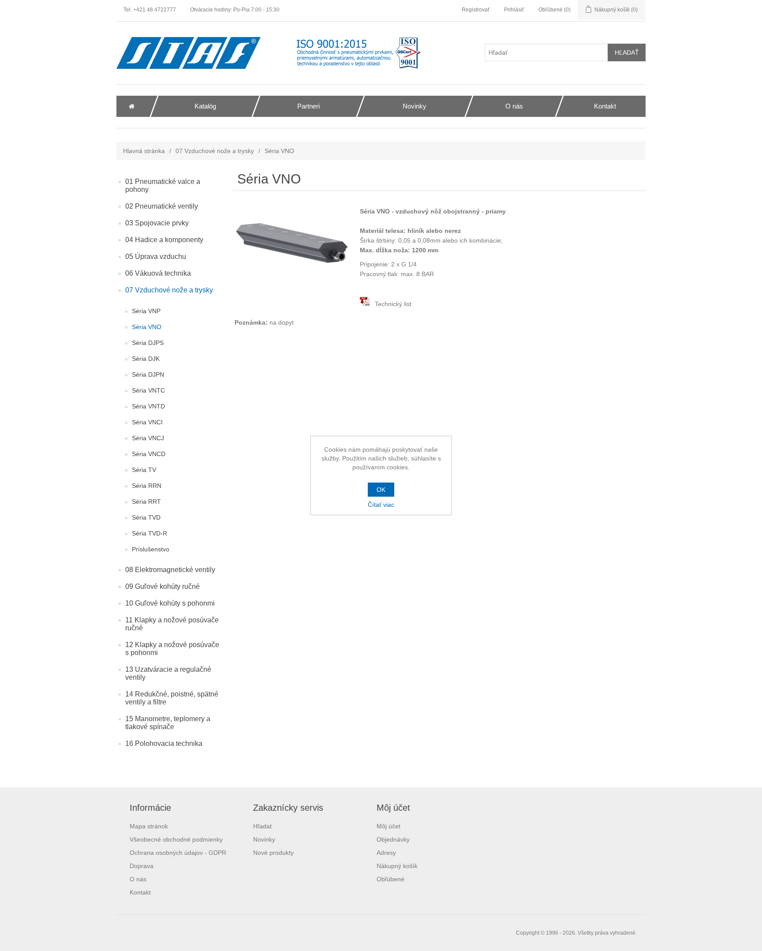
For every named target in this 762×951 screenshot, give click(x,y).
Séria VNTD (148, 406)
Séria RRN (146, 485)
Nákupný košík (397, 865)
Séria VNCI (147, 422)
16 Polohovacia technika (163, 743)
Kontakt (140, 892)
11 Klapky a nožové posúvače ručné (172, 624)
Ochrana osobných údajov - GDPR (178, 852)
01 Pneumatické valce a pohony (162, 185)
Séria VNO (146, 326)
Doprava (141, 865)
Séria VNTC (148, 390)
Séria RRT (146, 501)
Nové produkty (273, 852)
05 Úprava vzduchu (155, 256)
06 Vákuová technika (158, 273)
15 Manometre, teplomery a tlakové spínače (167, 722)
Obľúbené (390, 879)
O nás (138, 879)
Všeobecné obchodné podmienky (176, 839)
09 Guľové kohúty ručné (162, 586)
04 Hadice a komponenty (164, 239)
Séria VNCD (148, 453)
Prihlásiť (514, 10)
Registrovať (476, 10)
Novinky (264, 839)
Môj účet (388, 826)
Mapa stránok (149, 826)
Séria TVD (146, 517)
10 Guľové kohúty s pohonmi (170, 603)
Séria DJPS (148, 342)
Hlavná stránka (144, 150)
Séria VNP (146, 311)
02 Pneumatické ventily (161, 206)
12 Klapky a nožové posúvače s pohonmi (172, 648)
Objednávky (393, 839)
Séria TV (144, 469)
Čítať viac (381, 504)
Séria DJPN (148, 374)
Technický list (392, 303)
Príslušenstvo (150, 549)
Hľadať (262, 826)
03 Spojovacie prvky (157, 223)
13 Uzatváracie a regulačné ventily (168, 673)
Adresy (386, 852)
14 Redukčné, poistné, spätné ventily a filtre (171, 698)
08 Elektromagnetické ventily (170, 569)
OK (381, 489)
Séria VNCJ (148, 438)
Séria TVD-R (149, 533)
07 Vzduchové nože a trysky (215, 150)
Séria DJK (146, 358)
